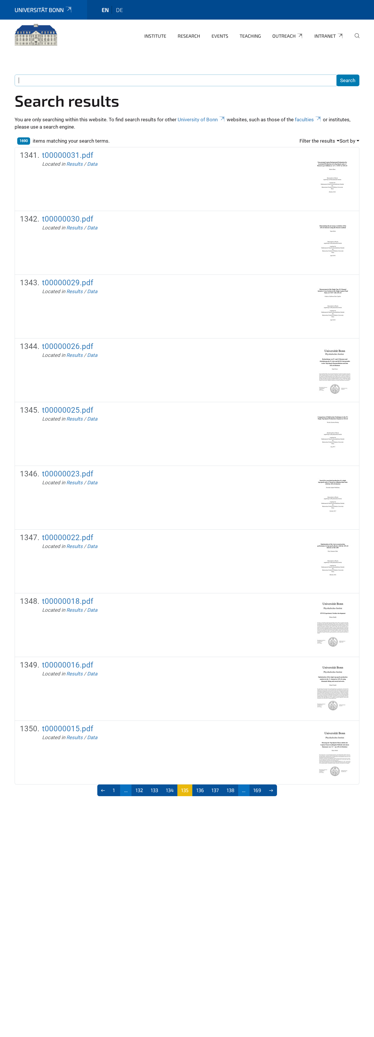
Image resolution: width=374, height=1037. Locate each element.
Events (220, 36)
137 (215, 790)
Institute (155, 36)
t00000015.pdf (67, 728)
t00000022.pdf (67, 537)
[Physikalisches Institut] (36, 35)
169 (257, 790)
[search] (354, 39)
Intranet (325, 36)
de (119, 9)
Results (74, 164)
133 (154, 790)
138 (230, 790)
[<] (103, 790)
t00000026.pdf (67, 346)
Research (189, 36)
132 (139, 790)
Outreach (284, 36)
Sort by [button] (347, 141)
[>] (271, 790)
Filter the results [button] (317, 141)
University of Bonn (198, 119)
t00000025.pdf (67, 410)
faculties (304, 119)
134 (170, 790)
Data (92, 164)
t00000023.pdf (67, 473)
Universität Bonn (39, 9)
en (105, 9)
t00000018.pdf (67, 601)
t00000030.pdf (67, 219)
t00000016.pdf (67, 665)
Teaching (250, 36)
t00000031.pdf (67, 155)
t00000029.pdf (67, 282)
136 (200, 790)
